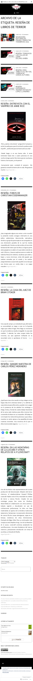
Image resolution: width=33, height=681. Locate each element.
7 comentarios (10, 287)
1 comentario (24, 67)
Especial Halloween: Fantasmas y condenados (11, 606)
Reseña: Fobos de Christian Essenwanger (14, 194)
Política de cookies (5, 672)
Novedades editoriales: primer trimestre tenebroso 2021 (23, 39)
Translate (12, 563)
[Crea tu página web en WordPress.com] (16, 2)
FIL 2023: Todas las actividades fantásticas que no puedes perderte (16, 598)
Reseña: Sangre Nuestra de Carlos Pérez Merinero (16, 365)
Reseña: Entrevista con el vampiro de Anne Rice (15, 104)
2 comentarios (25, 84)
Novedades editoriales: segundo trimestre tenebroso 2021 (14, 608)
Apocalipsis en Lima (6, 625)
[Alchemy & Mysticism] (30, 634)
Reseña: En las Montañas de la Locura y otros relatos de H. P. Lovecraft (15, 450)
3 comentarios (11, 100)
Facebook (3, 613)
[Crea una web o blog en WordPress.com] (3, 663)
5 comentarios (11, 361)
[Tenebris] (16, 10)
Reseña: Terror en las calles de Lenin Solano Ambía (23, 56)
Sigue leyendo (11, 170)
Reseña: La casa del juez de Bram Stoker (16, 291)
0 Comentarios (25, 34)
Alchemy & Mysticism (6, 631)
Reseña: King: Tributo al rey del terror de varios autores (24, 72)
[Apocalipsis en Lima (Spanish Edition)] (30, 628)
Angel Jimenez (4, 627)
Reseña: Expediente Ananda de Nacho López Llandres (23, 89)
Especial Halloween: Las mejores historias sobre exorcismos (15, 604)
